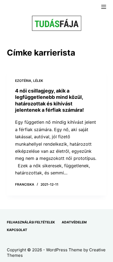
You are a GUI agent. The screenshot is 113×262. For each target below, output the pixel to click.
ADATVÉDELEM (74, 222)
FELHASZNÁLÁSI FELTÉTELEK (31, 222)
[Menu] (103, 6)
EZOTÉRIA (23, 81)
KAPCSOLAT (17, 230)
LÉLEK (38, 81)
